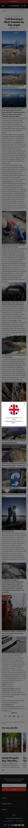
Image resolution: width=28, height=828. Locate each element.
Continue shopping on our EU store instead (13, 422)
